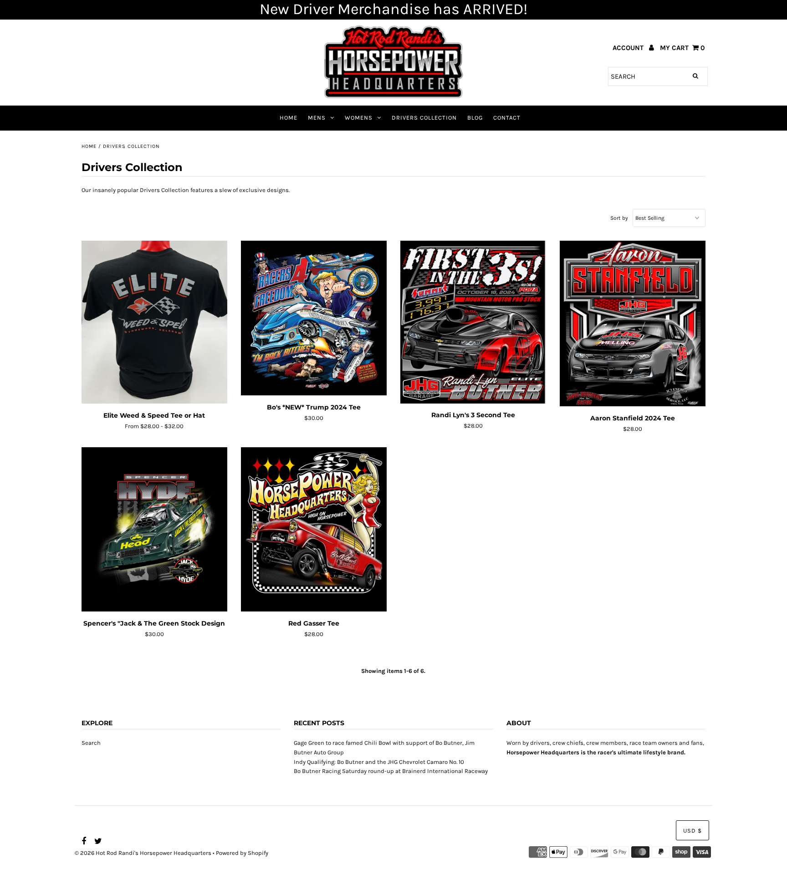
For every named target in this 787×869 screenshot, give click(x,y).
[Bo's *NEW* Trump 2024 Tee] (314, 318)
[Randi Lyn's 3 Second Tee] (473, 322)
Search (91, 742)
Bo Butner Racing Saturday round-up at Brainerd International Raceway (391, 771)
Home (288, 117)
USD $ (692, 830)
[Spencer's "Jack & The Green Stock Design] (155, 529)
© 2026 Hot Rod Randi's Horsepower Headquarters (143, 852)
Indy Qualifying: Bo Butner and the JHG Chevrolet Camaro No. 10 (379, 761)
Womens (359, 117)
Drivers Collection (424, 117)
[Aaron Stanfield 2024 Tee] (633, 323)
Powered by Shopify (242, 852)
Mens (317, 117)
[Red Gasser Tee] (314, 529)
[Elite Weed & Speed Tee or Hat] (155, 322)
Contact (507, 117)
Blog (475, 117)
